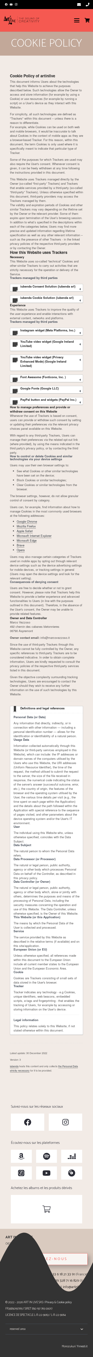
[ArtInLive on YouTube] (46, 1173)
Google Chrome (27, 521)
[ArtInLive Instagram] (65, 1122)
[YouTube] (11, 4)
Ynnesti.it (82, 1346)
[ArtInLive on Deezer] (71, 1156)
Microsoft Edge (27, 540)
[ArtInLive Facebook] (27, 1122)
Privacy (49, 1302)
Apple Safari (25, 531)
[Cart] (87, 20)
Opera (21, 550)
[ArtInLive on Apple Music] (21, 1173)
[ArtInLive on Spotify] (46, 1156)
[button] (76, 20)
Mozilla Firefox (26, 526)
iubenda (14, 1066)
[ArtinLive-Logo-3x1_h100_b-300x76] (21, 20)
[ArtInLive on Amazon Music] (21, 1156)
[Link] (79, 4)
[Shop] (46, 1209)
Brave (20, 545)
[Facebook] (6, 4)
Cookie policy (64, 1302)
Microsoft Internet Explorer (34, 535)
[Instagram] (16, 4)
